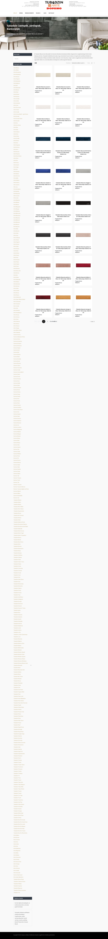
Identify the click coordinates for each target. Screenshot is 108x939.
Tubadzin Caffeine (18, 555)
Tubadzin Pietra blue (18, 716)
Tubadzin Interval (18, 623)
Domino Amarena (18, 341)
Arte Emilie (16, 844)
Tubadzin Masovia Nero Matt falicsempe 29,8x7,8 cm (43, 247)
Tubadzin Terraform (18, 766)
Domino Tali (16, 475)
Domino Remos (17, 462)
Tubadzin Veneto (18, 808)
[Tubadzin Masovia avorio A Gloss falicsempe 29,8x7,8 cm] (43, 74)
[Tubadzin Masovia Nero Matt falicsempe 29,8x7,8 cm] (43, 234)
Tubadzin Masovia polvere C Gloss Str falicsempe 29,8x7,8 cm (63, 279)
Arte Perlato (16, 859)
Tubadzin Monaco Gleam (19, 658)
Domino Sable (17, 464)
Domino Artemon (18, 345)
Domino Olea (17, 444)
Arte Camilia (16, 98)
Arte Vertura (16, 317)
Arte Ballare (16, 835)
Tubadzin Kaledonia (18, 625)
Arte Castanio (17, 103)
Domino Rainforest (18, 875)
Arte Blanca (16, 89)
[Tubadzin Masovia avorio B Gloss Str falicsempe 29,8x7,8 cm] (63, 74)
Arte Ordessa (17, 237)
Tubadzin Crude (17, 572)
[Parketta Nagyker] (54, 5)
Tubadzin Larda (17, 628)
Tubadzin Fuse (17, 594)
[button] (38, 13)
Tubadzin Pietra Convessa (20, 890)
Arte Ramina (16, 268)
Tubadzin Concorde (18, 568)
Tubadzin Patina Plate (19, 707)
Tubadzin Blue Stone (18, 542)
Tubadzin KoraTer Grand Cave (20, 822)
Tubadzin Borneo (18, 546)
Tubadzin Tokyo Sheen (19, 789)
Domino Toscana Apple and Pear (21, 489)
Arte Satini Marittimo (18, 877)
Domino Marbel (17, 431)
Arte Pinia (16, 257)
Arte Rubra (16, 277)
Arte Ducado (16, 120)
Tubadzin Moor (17, 667)
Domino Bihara (17, 354)
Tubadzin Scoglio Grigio (19, 733)
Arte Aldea (16, 70)
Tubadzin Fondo (17, 590)
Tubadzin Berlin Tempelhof (20, 535)
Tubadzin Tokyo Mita (18, 786)
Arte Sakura (16, 281)
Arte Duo (16, 123)
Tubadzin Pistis (17, 718)
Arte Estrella (16, 138)
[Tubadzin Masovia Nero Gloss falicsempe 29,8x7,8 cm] (63, 202)
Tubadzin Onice (17, 685)
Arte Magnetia (17, 850)
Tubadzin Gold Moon (18, 597)
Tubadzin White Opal (18, 813)
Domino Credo (17, 370)
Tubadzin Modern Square (19, 656)
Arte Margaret (17, 206)
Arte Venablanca (17, 312)
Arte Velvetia (17, 310)
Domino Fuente (17, 405)
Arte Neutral (16, 231)
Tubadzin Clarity (17, 564)
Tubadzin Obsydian (18, 683)
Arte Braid (16, 92)
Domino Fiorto (17, 400)
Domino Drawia (17, 378)
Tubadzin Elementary (19, 583)
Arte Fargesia (17, 145)
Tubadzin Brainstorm (18, 548)
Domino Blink (17, 356)
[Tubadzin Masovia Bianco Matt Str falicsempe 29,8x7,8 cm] (83, 106)
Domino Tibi (16, 482)
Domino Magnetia (18, 429)
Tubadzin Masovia (18, 888)
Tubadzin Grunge (18, 601)
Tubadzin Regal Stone (19, 727)
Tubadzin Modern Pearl (19, 654)
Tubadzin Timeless (18, 773)
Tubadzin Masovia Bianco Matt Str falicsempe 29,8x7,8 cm (83, 120)
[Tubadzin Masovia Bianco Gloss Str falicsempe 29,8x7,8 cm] (43, 106)
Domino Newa (17, 442)
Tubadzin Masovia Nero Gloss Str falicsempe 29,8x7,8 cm (83, 215)
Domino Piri (16, 458)
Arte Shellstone (17, 297)
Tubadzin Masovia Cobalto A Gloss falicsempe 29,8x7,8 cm (43, 183)
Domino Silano (17, 473)
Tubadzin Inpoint (17, 619)
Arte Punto (16, 266)
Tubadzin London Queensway (20, 634)
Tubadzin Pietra (17, 714)
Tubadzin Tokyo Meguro (19, 784)
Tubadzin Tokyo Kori (18, 782)
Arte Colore (16, 109)
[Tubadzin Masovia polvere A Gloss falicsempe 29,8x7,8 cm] (83, 234)
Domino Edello (17, 383)
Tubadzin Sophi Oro (18, 751)
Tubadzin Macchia (18, 639)
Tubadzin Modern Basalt (19, 652)
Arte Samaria (17, 284)
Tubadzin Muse (17, 674)
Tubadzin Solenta (18, 749)
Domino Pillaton (17, 453)
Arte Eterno (16, 140)
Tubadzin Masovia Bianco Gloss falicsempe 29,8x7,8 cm (83, 87)
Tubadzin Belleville (18, 528)
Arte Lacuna (16, 195)
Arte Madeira (17, 200)
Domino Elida (17, 385)
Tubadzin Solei (17, 747)
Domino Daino (17, 374)
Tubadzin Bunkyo (18, 553)
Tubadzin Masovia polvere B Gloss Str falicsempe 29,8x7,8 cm (43, 279)
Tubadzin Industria (18, 614)
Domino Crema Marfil (18, 372)
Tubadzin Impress (18, 886)
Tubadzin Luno (17, 636)
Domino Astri (17, 350)
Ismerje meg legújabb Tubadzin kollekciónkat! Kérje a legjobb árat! (25, 33)
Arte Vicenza (17, 321)
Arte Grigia (16, 167)
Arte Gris (16, 169)
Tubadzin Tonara (17, 791)
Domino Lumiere (17, 427)
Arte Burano (16, 96)
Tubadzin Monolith (18, 665)
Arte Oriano (16, 239)
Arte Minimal (17, 220)
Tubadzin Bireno (17, 537)
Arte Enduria (16, 131)
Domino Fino (16, 398)
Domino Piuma (17, 460)
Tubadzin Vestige (18, 811)
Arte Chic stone (17, 107)
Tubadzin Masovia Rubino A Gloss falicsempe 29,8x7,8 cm (83, 278)
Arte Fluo (16, 160)
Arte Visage (16, 328)
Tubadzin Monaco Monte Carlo (21, 663)
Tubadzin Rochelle (18, 729)
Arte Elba (16, 127)
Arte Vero (16, 866)
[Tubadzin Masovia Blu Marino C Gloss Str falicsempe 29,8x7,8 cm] (83, 138)
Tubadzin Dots (17, 577)
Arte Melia (16, 853)
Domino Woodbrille (18, 495)
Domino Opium (17, 447)
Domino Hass (17, 416)
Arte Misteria (17, 222)
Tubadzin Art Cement (19, 515)
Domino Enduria (17, 387)
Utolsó (55, 321)
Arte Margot (16, 209)
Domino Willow (17, 493)
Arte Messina (17, 217)
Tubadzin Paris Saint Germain (20, 703)
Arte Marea (16, 204)
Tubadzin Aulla (17, 520)
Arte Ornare (16, 244)
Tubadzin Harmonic (18, 603)
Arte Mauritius (17, 215)
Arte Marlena (17, 211)
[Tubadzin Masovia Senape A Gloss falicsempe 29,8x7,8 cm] (63, 297)
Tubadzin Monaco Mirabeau (20, 661)
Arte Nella (16, 228)
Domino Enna (17, 389)
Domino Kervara (17, 422)
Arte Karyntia (17, 193)
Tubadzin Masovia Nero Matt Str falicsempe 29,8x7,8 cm (63, 247)
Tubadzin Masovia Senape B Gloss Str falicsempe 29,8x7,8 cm (83, 311)
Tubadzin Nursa (17, 680)
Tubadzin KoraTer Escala (19, 819)
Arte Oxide (16, 246)
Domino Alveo (17, 339)
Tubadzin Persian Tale (19, 711)
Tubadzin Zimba (17, 817)
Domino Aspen (17, 348)
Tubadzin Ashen (17, 517)
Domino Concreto (18, 367)
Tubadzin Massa (17, 645)
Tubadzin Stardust (18, 755)
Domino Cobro (17, 365)
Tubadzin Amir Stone (18, 508)
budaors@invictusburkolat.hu (76, 5)
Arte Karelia (16, 191)
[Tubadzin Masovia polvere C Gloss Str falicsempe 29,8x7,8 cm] (63, 265)
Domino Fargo (17, 394)
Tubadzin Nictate (17, 678)
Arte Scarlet (16, 290)
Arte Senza (16, 292)
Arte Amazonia (17, 72)
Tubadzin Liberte (17, 630)
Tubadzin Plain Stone (18, 720)
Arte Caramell (17, 872)
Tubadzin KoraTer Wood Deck (20, 833)
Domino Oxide (17, 451)
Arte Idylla (16, 178)
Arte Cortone (17, 839)
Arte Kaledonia (17, 848)
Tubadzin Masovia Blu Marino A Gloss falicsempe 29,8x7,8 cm (43, 152)
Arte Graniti (16, 165)
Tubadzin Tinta (17, 777)
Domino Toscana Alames (19, 486)
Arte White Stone (18, 330)
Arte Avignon (17, 78)
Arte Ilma (16, 846)
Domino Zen (16, 497)
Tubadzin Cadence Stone (19, 881)
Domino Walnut (17, 491)
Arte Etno (16, 142)
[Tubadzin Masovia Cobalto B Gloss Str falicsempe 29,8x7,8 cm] (63, 170)
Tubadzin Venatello (18, 806)
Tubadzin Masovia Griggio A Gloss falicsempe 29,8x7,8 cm (83, 183)
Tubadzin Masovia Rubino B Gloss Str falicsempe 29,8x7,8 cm (43, 311)
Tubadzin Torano (17, 793)
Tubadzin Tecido (17, 762)
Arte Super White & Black (19, 299)
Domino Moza (17, 438)
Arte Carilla (16, 101)
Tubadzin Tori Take (18, 795)
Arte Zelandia (17, 332)
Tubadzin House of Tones (19, 608)
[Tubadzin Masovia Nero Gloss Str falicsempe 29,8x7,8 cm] (83, 202)
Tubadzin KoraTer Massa (19, 826)
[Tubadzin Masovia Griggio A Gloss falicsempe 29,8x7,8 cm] (83, 170)
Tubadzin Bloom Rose (19, 879)
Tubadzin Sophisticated (19, 753)
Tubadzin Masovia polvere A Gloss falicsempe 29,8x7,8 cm (83, 247)
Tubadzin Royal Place (19, 731)
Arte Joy (16, 187)
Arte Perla (16, 250)
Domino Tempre (17, 478)
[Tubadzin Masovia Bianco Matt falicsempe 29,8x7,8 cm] (63, 106)
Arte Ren (16, 275)
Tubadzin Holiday (18, 883)
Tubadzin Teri (17, 892)
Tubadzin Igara (17, 610)
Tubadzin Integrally (18, 621)
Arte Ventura (17, 868)
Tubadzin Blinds (17, 539)
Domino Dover (17, 376)
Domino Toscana (17, 484)
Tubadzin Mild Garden (19, 647)
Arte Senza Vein (17, 861)
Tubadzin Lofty (17, 632)
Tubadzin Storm (17, 758)
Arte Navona (16, 226)
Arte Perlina (16, 253)
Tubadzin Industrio (18, 617)
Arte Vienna (16, 323)
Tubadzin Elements (18, 586)
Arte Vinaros (16, 325)
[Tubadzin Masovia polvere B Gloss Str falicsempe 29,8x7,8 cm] (43, 265)
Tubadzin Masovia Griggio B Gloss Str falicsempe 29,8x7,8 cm (43, 216)
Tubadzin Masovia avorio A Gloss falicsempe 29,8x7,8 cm (43, 87)
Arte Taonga (16, 863)
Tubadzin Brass (17, 550)
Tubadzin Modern (18, 650)
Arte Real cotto (17, 270)
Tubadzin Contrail (18, 570)
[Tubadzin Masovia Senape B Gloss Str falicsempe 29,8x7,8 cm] (83, 297)
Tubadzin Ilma (17, 612)
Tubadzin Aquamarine (19, 511)
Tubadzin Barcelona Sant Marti (21, 526)
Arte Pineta (16, 255)
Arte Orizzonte (17, 857)
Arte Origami (17, 242)
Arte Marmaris (17, 213)
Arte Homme (17, 175)
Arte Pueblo (16, 264)
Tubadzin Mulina (17, 672)
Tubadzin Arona (17, 513)
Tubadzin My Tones (18, 676)
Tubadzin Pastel (17, 705)
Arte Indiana (16, 180)
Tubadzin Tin (17, 775)
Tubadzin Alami (17, 502)
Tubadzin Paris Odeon (19, 700)
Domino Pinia (17, 456)
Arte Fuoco (16, 162)
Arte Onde (16, 233)
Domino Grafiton (17, 407)
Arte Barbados (17, 81)
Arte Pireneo (16, 259)
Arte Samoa (16, 286)
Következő (51, 321)
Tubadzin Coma (17, 566)
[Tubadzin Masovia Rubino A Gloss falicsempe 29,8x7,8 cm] (83, 265)
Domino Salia (17, 467)
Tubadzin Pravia (17, 722)
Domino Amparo (17, 343)
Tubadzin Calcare (18, 557)
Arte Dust (16, 841)
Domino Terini (17, 480)
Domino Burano (17, 363)
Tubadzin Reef (17, 725)
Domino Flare (17, 403)
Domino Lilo (16, 425)
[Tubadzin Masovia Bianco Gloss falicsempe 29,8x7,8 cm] (83, 74)
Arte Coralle (16, 112)
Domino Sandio (17, 469)
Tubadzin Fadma (17, 588)
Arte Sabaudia (17, 279)
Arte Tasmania (17, 301)
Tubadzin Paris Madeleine (20, 698)
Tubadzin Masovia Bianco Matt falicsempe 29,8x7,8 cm (63, 119)
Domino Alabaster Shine (19, 336)
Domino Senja (17, 471)
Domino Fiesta (17, 396)
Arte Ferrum (16, 151)
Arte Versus (16, 314)
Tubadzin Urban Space (19, 804)
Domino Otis (16, 449)
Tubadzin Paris (17, 694)
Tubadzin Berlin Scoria (19, 530)
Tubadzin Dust (17, 581)
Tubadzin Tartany (18, 760)
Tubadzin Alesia (17, 504)
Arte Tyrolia (16, 306)
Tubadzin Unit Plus (18, 802)
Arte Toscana (17, 303)
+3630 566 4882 (72, 4)
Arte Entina (16, 136)
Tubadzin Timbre (18, 771)
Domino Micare (17, 436)
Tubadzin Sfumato (18, 740)
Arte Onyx (16, 235)
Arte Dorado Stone (18, 118)
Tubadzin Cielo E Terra (19, 561)
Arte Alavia (16, 67)
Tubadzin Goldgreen (18, 599)
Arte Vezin (16, 319)
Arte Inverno (16, 182)
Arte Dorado (16, 116)
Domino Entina (17, 392)
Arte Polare (16, 261)
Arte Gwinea (16, 171)
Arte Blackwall (17, 87)
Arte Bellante (17, 83)
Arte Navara (16, 224)
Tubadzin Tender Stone (19, 764)
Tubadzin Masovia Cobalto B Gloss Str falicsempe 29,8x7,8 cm (63, 184)
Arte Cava (16, 105)
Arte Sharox (16, 295)
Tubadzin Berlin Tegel (19, 533)
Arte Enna (16, 134)
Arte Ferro (16, 149)
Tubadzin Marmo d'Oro (19, 643)
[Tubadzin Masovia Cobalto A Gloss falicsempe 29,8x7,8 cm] (43, 170)
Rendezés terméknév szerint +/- (78, 63)
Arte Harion (16, 173)
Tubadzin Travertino (18, 800)
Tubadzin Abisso (17, 500)
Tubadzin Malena (18, 641)
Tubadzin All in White (18, 506)
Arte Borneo (16, 837)
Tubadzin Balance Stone (19, 522)
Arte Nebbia (16, 855)
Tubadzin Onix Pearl (18, 689)
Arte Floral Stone (17, 156)
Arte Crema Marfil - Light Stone (21, 114)
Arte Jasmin (16, 184)
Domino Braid (17, 361)
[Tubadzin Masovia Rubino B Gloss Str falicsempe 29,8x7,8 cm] (43, 297)
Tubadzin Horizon (18, 606)
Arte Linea (16, 198)
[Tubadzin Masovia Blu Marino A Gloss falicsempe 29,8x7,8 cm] (43, 138)
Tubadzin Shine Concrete (19, 742)
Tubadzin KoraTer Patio (19, 828)
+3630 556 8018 (36, 4)
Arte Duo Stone (17, 125)
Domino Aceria (17, 334)
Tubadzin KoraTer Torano (19, 830)
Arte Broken (16, 94)
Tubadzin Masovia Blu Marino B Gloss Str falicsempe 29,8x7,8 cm (63, 152)
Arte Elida (16, 129)
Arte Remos (16, 273)
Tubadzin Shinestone (18, 744)
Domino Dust (17, 381)
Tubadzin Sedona (18, 736)
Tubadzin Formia (17, 592)
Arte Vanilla (16, 870)
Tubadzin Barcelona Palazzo (20, 524)
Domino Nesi (16, 440)
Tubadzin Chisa (17, 559)
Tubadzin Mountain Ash (19, 669)
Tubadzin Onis (17, 687)
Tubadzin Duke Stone (19, 579)
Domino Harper (17, 414)
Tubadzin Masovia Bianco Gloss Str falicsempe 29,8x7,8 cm (43, 120)
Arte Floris (16, 158)
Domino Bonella (17, 359)
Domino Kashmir (17, 420)
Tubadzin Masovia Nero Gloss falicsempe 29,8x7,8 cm (63, 215)
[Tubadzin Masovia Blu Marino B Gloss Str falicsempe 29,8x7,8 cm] (63, 138)
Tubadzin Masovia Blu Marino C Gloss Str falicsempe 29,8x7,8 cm (83, 152)
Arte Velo (16, 308)
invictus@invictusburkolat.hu (32, 5)
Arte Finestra (17, 153)
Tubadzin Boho (17, 544)
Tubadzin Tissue (17, 780)
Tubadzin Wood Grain (18, 815)
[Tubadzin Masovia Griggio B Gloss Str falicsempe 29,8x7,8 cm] (43, 202)
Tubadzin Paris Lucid (18, 696)
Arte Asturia (16, 76)
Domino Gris (16, 411)
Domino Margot (17, 434)
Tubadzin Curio (17, 575)
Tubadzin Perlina (17, 709)
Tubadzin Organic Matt (19, 691)
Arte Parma (16, 248)
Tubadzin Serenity (18, 738)
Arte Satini (16, 288)
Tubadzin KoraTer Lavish (19, 824)
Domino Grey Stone (18, 409)
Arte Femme (16, 147)
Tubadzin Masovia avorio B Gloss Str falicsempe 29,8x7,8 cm (63, 88)
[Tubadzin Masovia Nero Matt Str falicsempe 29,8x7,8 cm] (63, 234)
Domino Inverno (17, 418)
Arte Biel (16, 85)
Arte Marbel (16, 202)
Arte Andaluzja (17, 74)
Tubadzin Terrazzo (18, 769)
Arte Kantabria (17, 189)
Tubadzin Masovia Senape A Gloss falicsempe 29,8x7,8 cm (63, 310)
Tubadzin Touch (17, 797)
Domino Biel (16, 352)
